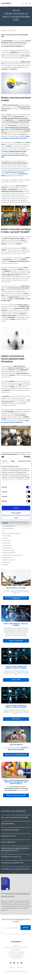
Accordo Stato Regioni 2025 (8, 526)
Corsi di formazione (6, 543)
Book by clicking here (16, 640)
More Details (16, 718)
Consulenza (5, 538)
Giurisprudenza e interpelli (8, 550)
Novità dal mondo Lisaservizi (8, 560)
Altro (3, 531)
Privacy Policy (20, 967)
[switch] (28, 492)
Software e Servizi (6, 562)
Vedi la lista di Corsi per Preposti (16, 754)
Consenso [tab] (4, 461)
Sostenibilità (5, 564)
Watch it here (16, 679)
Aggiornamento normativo (8, 528)
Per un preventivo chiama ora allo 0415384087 (16, 598)
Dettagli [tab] (13, 461)
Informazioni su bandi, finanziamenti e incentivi (12, 555)
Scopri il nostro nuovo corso (16, 795)
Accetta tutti (16, 508)
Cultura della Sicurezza (7, 545)
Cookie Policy (12, 967)
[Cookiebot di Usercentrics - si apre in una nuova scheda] (23, 457)
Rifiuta (16, 517)
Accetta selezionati (16, 512)
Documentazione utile (7, 547)
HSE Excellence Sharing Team (8, 552)
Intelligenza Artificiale (6, 557)
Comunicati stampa (6, 535)
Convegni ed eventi (6, 540)
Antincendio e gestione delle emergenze (11, 533)
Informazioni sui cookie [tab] (24, 461)
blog (18, 10)
